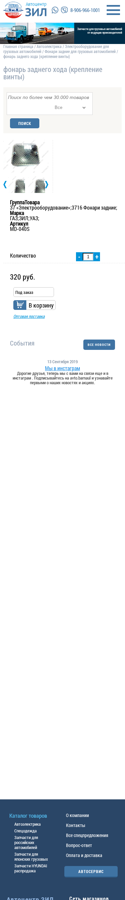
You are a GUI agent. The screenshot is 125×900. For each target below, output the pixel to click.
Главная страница (18, 46)
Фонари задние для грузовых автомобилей (81, 51)
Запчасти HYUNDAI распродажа (30, 868)
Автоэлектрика (49, 46)
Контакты (75, 825)
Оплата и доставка (84, 855)
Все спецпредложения (87, 835)
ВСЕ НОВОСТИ (99, 345)
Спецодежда (25, 831)
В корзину (41, 305)
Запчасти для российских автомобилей (26, 842)
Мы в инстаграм (62, 368)
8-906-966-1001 (85, 10)
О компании (77, 815)
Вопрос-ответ (79, 845)
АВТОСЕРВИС (91, 871)
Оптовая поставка (29, 316)
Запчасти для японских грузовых (31, 856)
